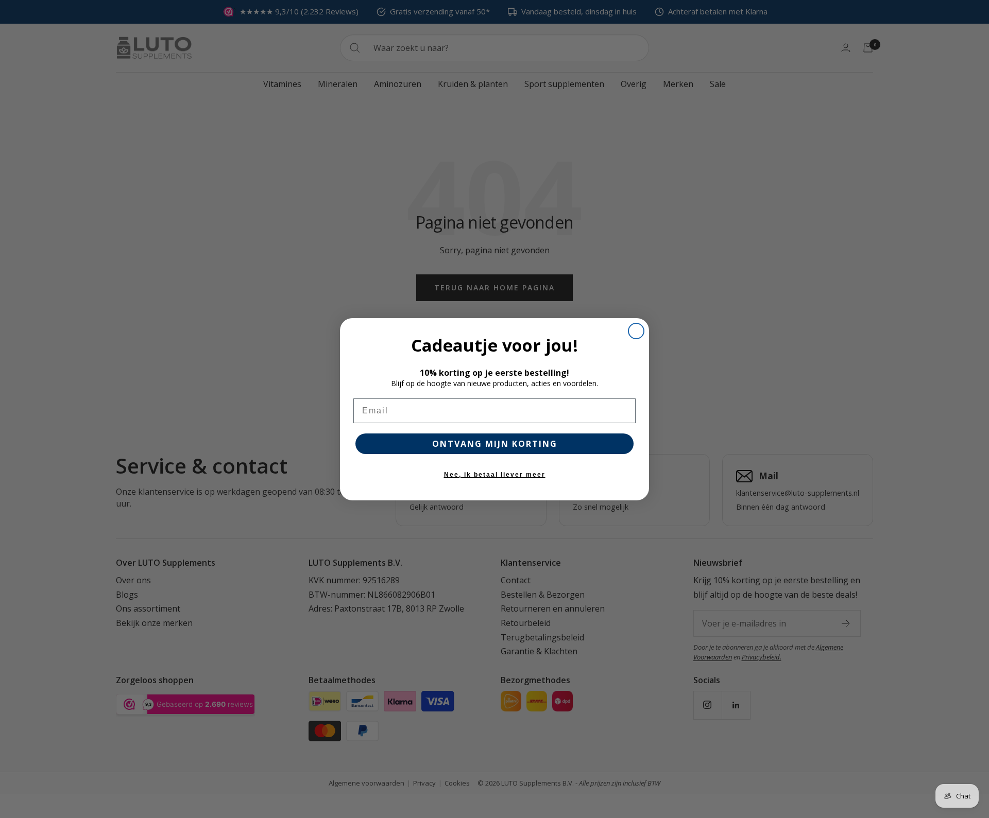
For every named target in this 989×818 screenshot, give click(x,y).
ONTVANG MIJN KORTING (494, 443)
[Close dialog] (636, 331)
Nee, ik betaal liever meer (494, 474)
